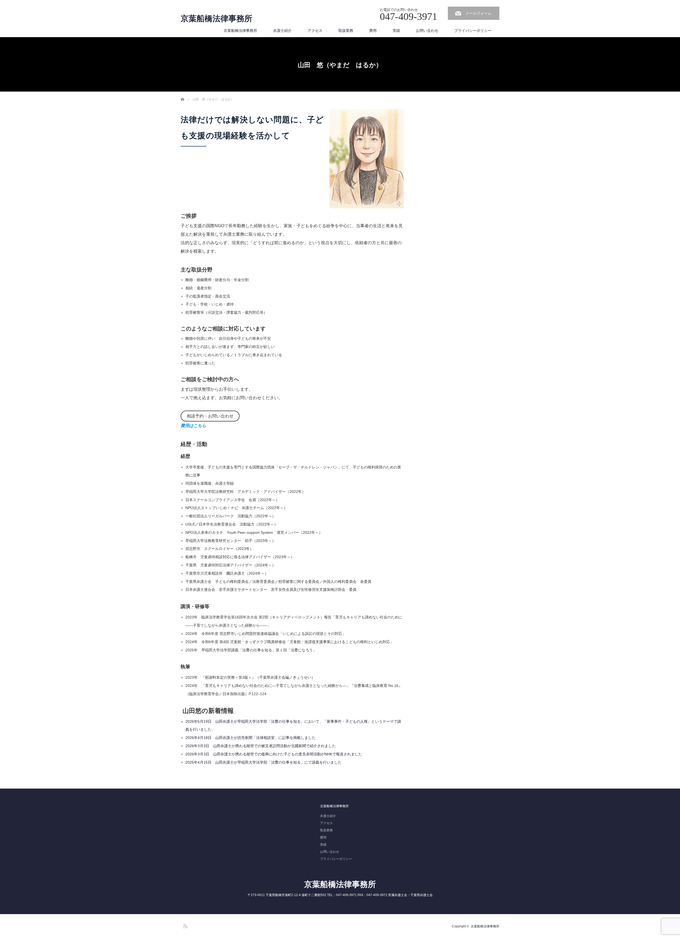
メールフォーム (478, 13)
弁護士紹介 (282, 30)
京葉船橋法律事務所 (216, 19)
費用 (373, 30)
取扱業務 (345, 30)
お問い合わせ (427, 30)
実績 (396, 30)
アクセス (315, 30)
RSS (185, 925)
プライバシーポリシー (472, 30)
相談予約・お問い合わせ (210, 416)
